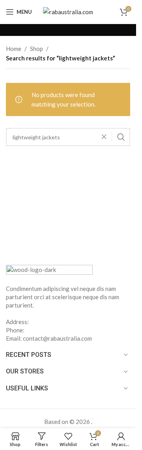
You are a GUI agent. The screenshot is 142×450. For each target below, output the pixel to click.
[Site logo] (68, 11)
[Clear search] (106, 137)
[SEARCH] (121, 137)
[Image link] (49, 270)
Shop (36, 48)
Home (13, 48)
